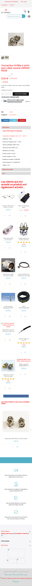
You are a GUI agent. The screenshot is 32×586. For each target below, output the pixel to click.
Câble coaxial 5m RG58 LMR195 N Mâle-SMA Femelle (24, 365)
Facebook (6, 120)
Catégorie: (4, 115)
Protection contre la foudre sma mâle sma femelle (8, 331)
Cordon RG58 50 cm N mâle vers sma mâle (24, 275)
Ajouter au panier (21, 94)
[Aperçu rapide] (5, 215)
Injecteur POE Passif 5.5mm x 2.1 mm (8, 206)
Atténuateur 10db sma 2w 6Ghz (8, 239)
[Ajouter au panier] (9, 215)
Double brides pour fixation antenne (24, 239)
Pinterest (22, 120)
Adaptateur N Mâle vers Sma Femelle (8, 275)
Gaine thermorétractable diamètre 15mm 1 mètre (24, 308)
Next (30, 429)
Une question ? (4, 5)
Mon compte (24, 1)
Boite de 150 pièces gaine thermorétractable (23, 207)
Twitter (14, 120)
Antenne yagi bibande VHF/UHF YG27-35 (8, 308)
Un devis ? (12, 5)
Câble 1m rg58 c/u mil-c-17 (24, 339)
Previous (1, 429)
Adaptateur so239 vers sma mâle (8, 375)
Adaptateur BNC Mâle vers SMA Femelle (16, 438)
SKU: (2, 112)
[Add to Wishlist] (4, 27)
